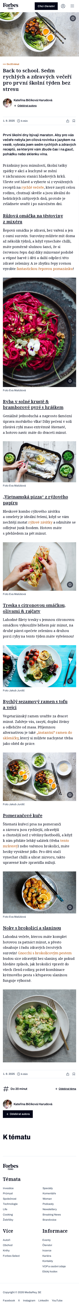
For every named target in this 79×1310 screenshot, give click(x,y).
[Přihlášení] (63, 6)
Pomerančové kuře (22, 815)
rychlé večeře (32, 187)
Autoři (6, 1240)
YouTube (57, 1300)
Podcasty (48, 1204)
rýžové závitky (40, 522)
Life (5, 1209)
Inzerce (46, 1250)
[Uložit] (74, 121)
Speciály (48, 1188)
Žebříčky (8, 1219)
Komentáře (49, 1193)
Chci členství (46, 6)
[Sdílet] (68, 121)
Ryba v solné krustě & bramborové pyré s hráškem (33, 404)
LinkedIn (43, 1300)
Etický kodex (49, 1271)
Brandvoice (49, 1219)
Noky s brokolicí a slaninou (32, 928)
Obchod (7, 1245)
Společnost (9, 1198)
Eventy (46, 1240)
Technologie (10, 1204)
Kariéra (46, 1255)
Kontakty (47, 1261)
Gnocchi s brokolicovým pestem (45, 953)
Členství (47, 1245)
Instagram (29, 1300)
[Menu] (72, 6)
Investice (8, 1188)
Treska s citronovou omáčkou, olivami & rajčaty (34, 608)
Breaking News (52, 1214)
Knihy (6, 1250)
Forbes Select (11, 1255)
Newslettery (50, 1209)
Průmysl (8, 1193)
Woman (47, 1198)
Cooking (8, 1214)
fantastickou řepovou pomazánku (45, 268)
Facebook (9, 1300)
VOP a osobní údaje (54, 1266)
